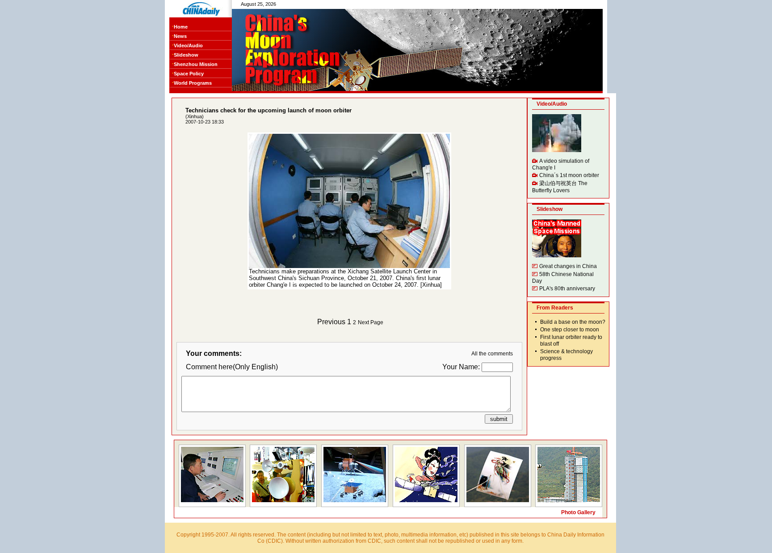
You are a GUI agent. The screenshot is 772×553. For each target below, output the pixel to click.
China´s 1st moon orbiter (569, 175)
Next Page (370, 322)
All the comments (492, 354)
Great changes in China (568, 266)
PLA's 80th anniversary (567, 288)
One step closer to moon (569, 329)
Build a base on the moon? (572, 322)
